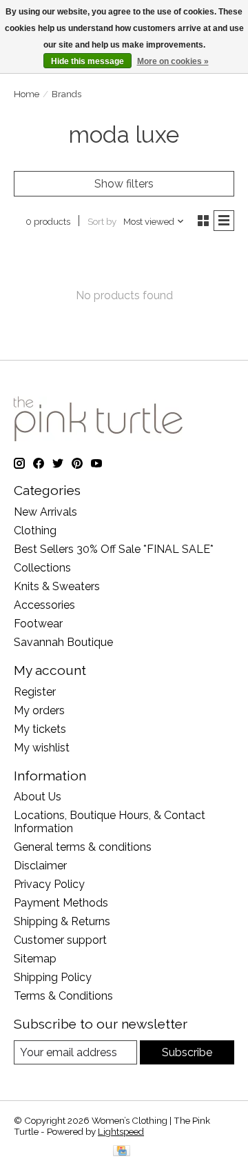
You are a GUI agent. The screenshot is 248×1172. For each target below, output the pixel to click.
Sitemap (35, 958)
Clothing (35, 530)
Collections (42, 567)
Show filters (124, 183)
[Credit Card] (121, 1151)
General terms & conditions (83, 846)
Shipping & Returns (62, 921)
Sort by (101, 221)
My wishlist (42, 747)
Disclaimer (40, 865)
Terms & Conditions (63, 995)
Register (35, 691)
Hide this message (87, 61)
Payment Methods (61, 902)
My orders (39, 710)
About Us (37, 796)
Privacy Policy (49, 884)
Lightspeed (121, 1131)
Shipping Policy (53, 977)
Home (26, 93)
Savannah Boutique (63, 642)
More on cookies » (173, 61)
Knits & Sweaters (57, 586)
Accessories (44, 605)
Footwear (38, 623)
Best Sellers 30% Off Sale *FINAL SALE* (114, 549)
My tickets (40, 729)
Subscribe (187, 1052)
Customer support (60, 940)
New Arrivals (45, 511)
